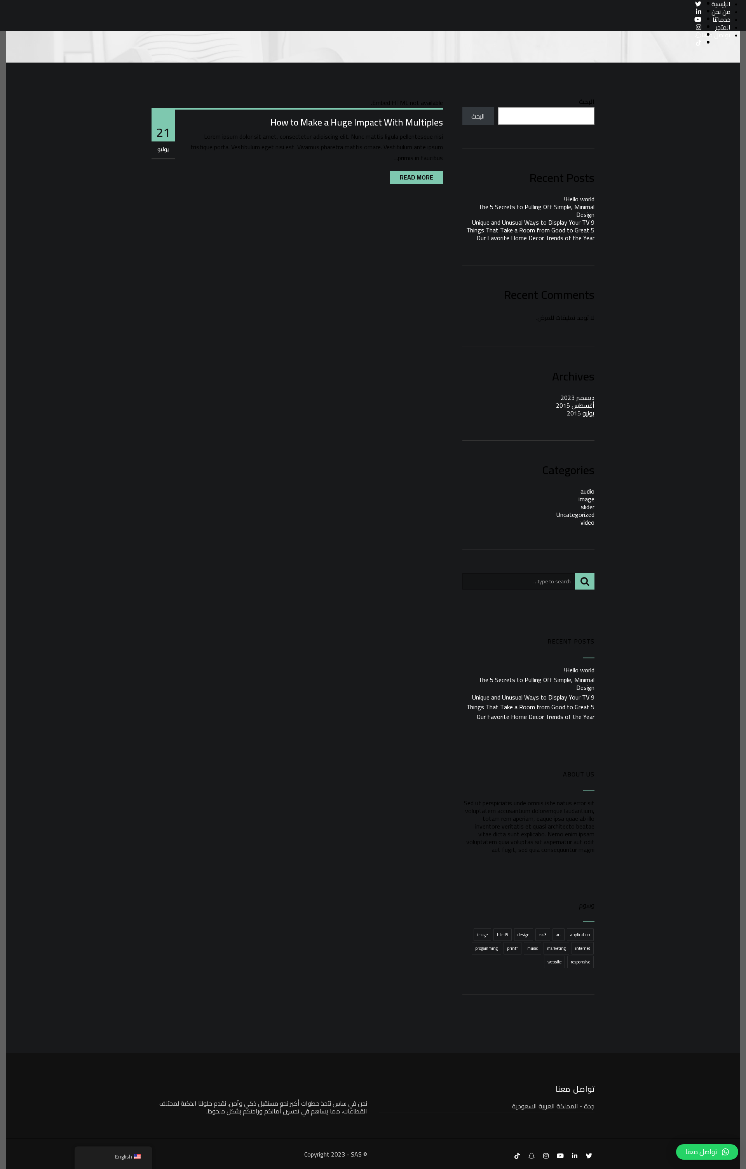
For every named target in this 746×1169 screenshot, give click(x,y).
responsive (580, 962)
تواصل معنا (715, 35)
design (524, 935)
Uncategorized (575, 514)
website (554, 962)
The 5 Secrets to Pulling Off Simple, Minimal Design (536, 210)
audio (587, 491)
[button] (707, 1152)
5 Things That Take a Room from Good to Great (530, 230)
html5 (502, 935)
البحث (586, 101)
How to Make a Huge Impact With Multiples (356, 122)
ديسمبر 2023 (577, 397)
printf (512, 948)
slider (587, 507)
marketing (556, 948)
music (532, 948)
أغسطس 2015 (575, 405)
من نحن (720, 11)
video (587, 522)
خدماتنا (721, 19)
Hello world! (579, 199)
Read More (416, 177)
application (580, 935)
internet (582, 948)
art (558, 935)
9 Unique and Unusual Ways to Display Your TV (533, 222)
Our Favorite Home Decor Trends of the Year (535, 238)
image (586, 499)
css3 (543, 935)
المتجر (722, 27)
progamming (486, 948)
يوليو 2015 (580, 413)
